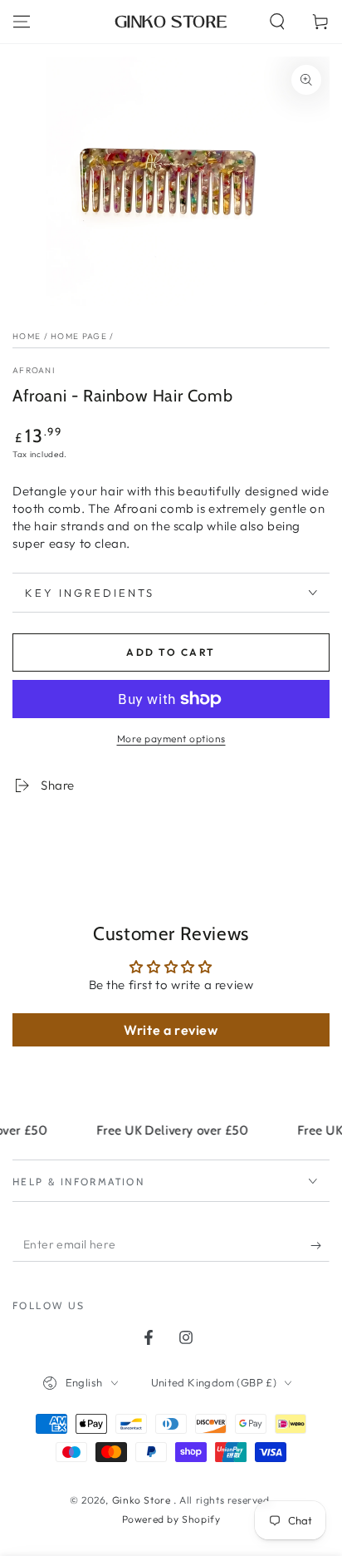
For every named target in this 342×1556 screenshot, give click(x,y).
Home (26, 336)
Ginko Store (142, 1500)
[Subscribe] (320, 1245)
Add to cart (170, 652)
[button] (277, 21)
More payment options (171, 738)
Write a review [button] (170, 1030)
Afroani (33, 370)
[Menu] (21, 21)
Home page (79, 336)
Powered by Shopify (171, 1519)
